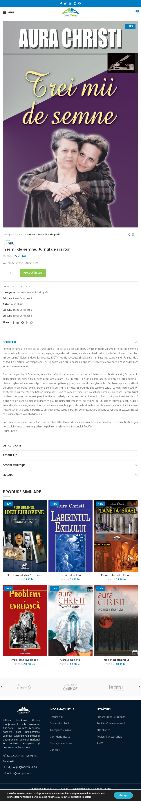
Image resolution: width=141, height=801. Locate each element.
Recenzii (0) (11, 455)
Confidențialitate (60, 736)
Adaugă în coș (33, 273)
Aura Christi (17, 304)
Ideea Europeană (22, 298)
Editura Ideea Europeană (111, 717)
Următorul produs (136, 234)
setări (88, 797)
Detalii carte (12, 445)
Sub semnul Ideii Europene (24, 575)
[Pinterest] (22, 322)
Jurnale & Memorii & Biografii (43, 234)
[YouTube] (79, 3)
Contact (55, 750)
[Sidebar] (4, 244)
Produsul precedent (129, 234)
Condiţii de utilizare (61, 743)
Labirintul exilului (70, 575)
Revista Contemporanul (111, 723)
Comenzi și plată (59, 723)
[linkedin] (27, 322)
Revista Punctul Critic (109, 736)
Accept (123, 795)
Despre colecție (14, 465)
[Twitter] (65, 3)
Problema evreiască (24, 660)
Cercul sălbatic (70, 660)
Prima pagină (9, 234)
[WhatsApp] (31, 322)
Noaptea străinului (116, 660)
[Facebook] (61, 3)
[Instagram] (75, 3)
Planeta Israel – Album (116, 575)
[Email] (70, 3)
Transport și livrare (61, 730)
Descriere (9, 342)
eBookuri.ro (104, 730)
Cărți (21, 234)
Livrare (8, 475)
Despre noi (56, 717)
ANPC (100, 743)
